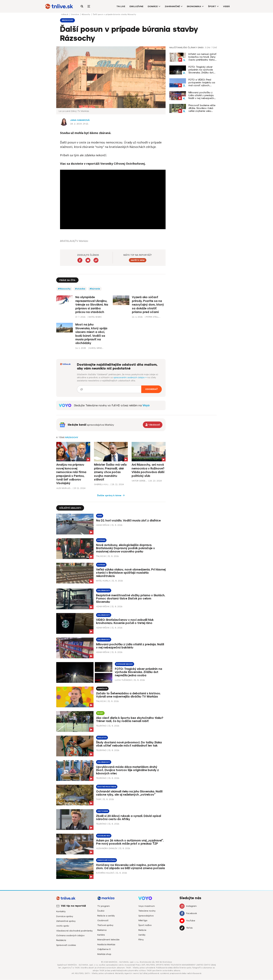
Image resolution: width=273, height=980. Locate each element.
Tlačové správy (105, 925)
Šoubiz (100, 910)
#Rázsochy (64, 288)
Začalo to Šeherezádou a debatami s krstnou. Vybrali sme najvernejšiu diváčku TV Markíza (128, 695)
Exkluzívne (136, 6)
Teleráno (101, 726)
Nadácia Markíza (106, 944)
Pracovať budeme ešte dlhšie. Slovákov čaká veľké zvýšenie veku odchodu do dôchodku (201, 108)
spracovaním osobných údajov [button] (129, 377)
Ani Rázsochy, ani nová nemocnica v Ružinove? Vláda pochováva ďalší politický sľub (148, 470)
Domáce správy (64, 916)
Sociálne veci (103, 836)
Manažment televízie (108, 939)
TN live (120, 6)
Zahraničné (172, 6)
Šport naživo (145, 925)
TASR (98, 799)
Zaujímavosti (103, 590)
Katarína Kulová (105, 873)
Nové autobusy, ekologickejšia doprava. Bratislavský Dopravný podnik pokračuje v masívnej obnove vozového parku (125, 548)
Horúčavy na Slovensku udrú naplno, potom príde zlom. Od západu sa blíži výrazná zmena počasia (130, 866)
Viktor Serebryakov (139, 481)
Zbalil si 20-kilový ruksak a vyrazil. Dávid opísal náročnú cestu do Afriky (128, 817)
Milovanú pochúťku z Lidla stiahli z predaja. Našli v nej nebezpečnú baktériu (201, 95)
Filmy (141, 939)
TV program (103, 906)
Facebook (191, 913)
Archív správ (62, 925)
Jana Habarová (80, 120)
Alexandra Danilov (106, 848)
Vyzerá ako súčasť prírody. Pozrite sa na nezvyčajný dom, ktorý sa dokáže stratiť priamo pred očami (148, 304)
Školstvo (102, 738)
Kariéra (101, 934)
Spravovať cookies (66, 945)
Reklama (101, 930)
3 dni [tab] (207, 47)
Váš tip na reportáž (73, 906)
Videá (226, 6)
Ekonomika (194, 6)
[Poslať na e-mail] (88, 260)
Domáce (153, 6)
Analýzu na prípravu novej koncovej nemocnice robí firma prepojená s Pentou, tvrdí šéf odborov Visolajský (71, 474)
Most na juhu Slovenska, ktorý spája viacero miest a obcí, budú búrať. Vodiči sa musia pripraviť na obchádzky (91, 334)
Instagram (191, 906)
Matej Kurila (103, 581)
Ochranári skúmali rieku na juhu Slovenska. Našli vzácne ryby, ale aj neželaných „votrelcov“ (129, 793)
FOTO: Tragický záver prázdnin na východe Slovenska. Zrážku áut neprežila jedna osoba (201, 69)
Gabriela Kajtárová (102, 484)
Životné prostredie (106, 787)
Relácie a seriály (106, 915)
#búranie (95, 288)
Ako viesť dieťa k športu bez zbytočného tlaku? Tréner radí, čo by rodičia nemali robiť (129, 719)
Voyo (146, 405)
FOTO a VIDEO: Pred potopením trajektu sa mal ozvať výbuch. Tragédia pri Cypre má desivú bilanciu (201, 82)
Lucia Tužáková (123, 680)
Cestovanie (102, 811)
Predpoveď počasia (106, 860)
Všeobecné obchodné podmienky (74, 930)
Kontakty (61, 911)
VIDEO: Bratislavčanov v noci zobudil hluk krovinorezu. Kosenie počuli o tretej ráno (125, 621)
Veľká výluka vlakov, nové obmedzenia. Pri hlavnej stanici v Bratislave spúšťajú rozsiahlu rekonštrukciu (131, 573)
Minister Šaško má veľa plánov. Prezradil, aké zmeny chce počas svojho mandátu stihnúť (110, 472)
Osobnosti (102, 920)
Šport (212, 6)
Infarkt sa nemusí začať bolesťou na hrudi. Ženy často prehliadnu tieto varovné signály (202, 57)
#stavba (80, 288)
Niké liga (142, 920)
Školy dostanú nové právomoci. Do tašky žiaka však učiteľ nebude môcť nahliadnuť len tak (129, 744)
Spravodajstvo (146, 915)
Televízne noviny (146, 910)
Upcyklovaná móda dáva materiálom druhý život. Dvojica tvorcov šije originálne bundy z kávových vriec (127, 770)
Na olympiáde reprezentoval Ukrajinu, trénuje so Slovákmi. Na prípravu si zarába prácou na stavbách (91, 304)
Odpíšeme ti (104, 949)
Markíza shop (104, 954)
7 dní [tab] (214, 47)
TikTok (189, 928)
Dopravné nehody (124, 664)
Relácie (142, 930)
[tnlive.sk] (59, 6)
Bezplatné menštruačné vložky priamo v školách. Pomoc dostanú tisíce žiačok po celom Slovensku (130, 599)
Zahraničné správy (66, 921)
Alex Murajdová (64, 488)
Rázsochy (86, 14)
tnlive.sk (65, 14)
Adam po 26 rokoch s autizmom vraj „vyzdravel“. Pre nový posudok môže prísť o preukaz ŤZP (130, 842)
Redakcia (61, 940)
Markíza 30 (102, 689)
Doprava (101, 540)
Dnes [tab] (201, 47)
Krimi (99, 516)
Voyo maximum (146, 906)
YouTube (190, 920)
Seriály (141, 934)
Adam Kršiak (102, 525)
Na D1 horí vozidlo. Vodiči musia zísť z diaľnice (128, 520)
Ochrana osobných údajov (70, 935)
